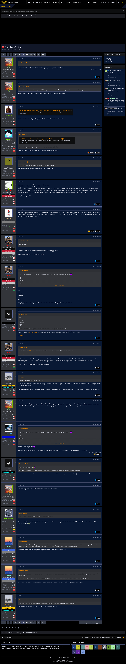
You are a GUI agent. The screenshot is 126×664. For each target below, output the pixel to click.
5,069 (13, 326)
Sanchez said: (22, 240)
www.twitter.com (11, 146)
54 (10, 440)
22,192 (13, 199)
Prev (4, 54)
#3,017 (99, 509)
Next (43, 54)
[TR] (3, 47)
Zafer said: (22, 513)
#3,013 (99, 400)
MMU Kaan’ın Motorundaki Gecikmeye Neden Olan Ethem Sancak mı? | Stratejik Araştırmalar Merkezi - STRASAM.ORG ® (55, 110)
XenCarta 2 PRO (56, 661)
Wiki (56, 2)
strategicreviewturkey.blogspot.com (9, 526)
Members (78, 2)
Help (114, 637)
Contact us (86, 637)
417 (14, 171)
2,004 (13, 120)
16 (10, 120)
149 (15, 54)
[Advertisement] (63, 31)
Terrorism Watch (115, 80)
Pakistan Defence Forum (113, 85)
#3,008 (99, 236)
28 (10, 390)
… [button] (10, 54)
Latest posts (109, 67)
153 (31, 54)
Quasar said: (22, 270)
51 (10, 226)
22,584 (13, 256)
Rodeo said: (22, 62)
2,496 (13, 390)
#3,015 (99, 459)
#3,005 (99, 158)
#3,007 (99, 209)
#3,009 (99, 266)
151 (23, 54)
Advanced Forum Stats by (63, 659)
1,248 (13, 523)
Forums (37, 2)
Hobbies (109, 115)
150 (19, 54)
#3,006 (99, 181)
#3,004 (99, 130)
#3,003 (99, 106)
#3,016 (99, 485)
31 (10, 326)
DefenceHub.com (92, 2)
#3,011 (99, 343)
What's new (66, 2)
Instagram (108, 62)
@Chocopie (21, 335)
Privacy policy (106, 637)
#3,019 (99, 566)
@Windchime (33, 332)
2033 (8, 167)
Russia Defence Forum (113, 77)
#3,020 (99, 595)
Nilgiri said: (22, 314)
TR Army (109, 105)
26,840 (13, 556)
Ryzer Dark (9, 637)
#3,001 (99, 58)
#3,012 (99, 373)
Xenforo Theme (63, 660)
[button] (42, 2)
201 (39, 54)
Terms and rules (96, 637)
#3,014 (99, 424)
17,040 (13, 226)
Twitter (107, 58)
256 (10, 199)
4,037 (13, 440)
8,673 (13, 72)
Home (29, 2)
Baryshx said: (22, 162)
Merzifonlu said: (23, 86)
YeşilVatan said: (23, 134)
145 (10, 556)
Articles (48, 2)
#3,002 (99, 82)
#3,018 (99, 537)
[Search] (118, 2)
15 (10, 72)
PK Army (109, 95)
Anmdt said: (22, 600)
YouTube (107, 60)
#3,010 (99, 310)
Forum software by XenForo (63, 657)
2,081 (13, 144)
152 (27, 54)
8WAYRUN (71, 661)
